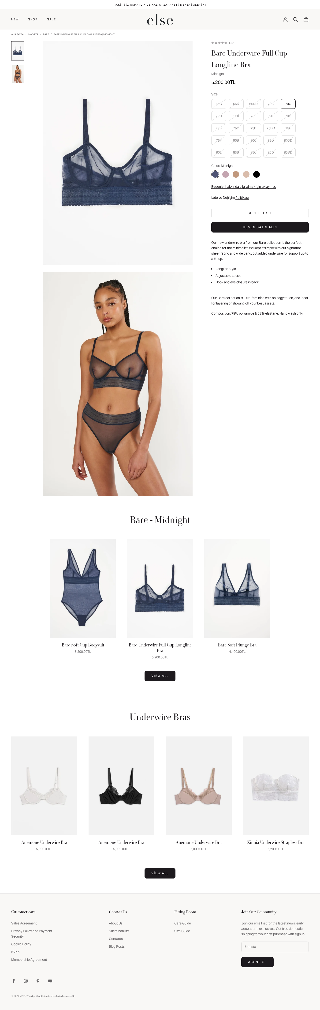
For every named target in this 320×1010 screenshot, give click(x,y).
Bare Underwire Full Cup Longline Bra (160, 648)
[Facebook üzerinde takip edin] (13, 981)
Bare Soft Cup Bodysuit (83, 645)
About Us (116, 923)
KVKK (15, 952)
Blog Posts (117, 946)
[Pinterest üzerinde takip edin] (38, 981)
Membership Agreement (29, 959)
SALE (51, 19)
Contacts (116, 939)
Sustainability (119, 931)
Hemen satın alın (260, 227)
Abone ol (257, 962)
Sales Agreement (24, 923)
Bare (46, 34)
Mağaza (33, 34)
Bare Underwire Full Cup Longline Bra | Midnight (84, 34)
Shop (33, 19)
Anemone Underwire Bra (44, 843)
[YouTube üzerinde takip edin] (50, 981)
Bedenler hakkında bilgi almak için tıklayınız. (243, 186)
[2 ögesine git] (17, 73)
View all (160, 676)
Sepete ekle (260, 213)
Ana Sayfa (17, 34)
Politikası (242, 197)
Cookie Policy (21, 944)
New (15, 19)
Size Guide (182, 931)
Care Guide (182, 923)
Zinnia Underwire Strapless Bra (276, 843)
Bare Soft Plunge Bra (237, 645)
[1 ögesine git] (17, 50)
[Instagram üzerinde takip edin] (25, 981)
